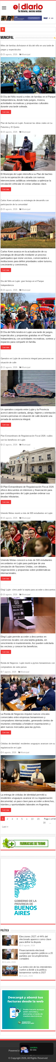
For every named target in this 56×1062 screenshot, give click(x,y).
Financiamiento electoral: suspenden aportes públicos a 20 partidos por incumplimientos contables (36, 954)
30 (44, 822)
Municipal (26, 54)
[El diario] (28, 7)
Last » (5, 826)
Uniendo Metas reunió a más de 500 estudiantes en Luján (26, 513)
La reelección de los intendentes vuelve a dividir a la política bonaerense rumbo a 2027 (35, 970)
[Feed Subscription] (55, 38)
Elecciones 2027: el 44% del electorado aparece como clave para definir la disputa (35, 939)
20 (38, 819)
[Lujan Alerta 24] (28, 18)
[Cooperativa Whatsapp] (25, 1009)
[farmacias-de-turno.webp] (25, 843)
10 (32, 819)
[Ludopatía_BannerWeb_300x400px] (25, 891)
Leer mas (5, 112)
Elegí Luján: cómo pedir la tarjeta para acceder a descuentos (28, 590)
